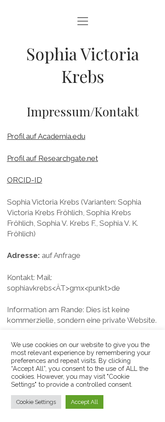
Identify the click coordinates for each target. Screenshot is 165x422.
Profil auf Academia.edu (46, 136)
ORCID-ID (24, 180)
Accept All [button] (84, 402)
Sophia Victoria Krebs (82, 64)
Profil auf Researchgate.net (52, 158)
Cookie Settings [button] (36, 402)
